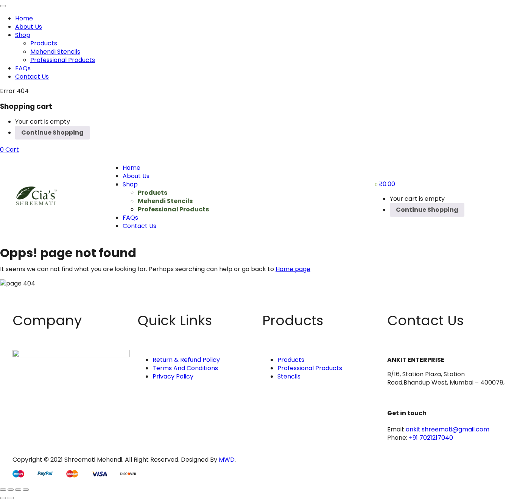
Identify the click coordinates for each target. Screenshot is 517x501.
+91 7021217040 (431, 437)
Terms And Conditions (185, 368)
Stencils (289, 376)
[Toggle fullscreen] (11, 490)
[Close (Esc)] (26, 490)
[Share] (18, 490)
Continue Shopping (52, 132)
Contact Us (32, 76)
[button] (9, 149)
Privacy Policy (173, 376)
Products (43, 43)
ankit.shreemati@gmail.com (447, 429)
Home (24, 18)
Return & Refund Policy (186, 359)
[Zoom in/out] (3, 490)
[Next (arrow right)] (11, 498)
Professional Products (62, 60)
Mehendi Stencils (55, 51)
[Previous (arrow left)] (3, 498)
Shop (22, 35)
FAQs (23, 68)
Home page (293, 269)
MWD (227, 459)
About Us (28, 26)
